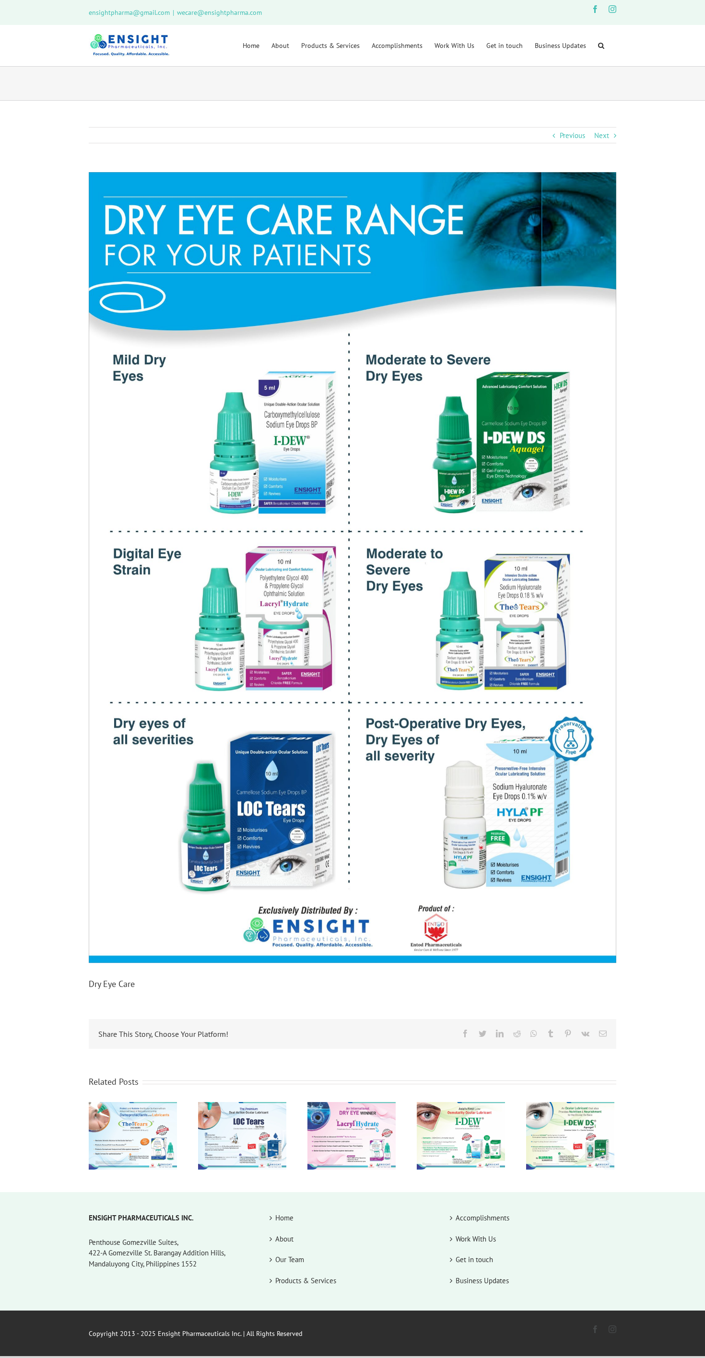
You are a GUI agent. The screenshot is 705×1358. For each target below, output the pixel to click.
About (284, 1238)
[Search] (601, 45)
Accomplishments (482, 1217)
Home (284, 1217)
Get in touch (474, 1259)
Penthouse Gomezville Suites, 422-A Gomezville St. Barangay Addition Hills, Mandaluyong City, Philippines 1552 (157, 1253)
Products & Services (305, 1280)
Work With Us (476, 1238)
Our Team (289, 1259)
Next (601, 135)
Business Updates (482, 1280)
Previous (572, 135)
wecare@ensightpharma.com (219, 12)
